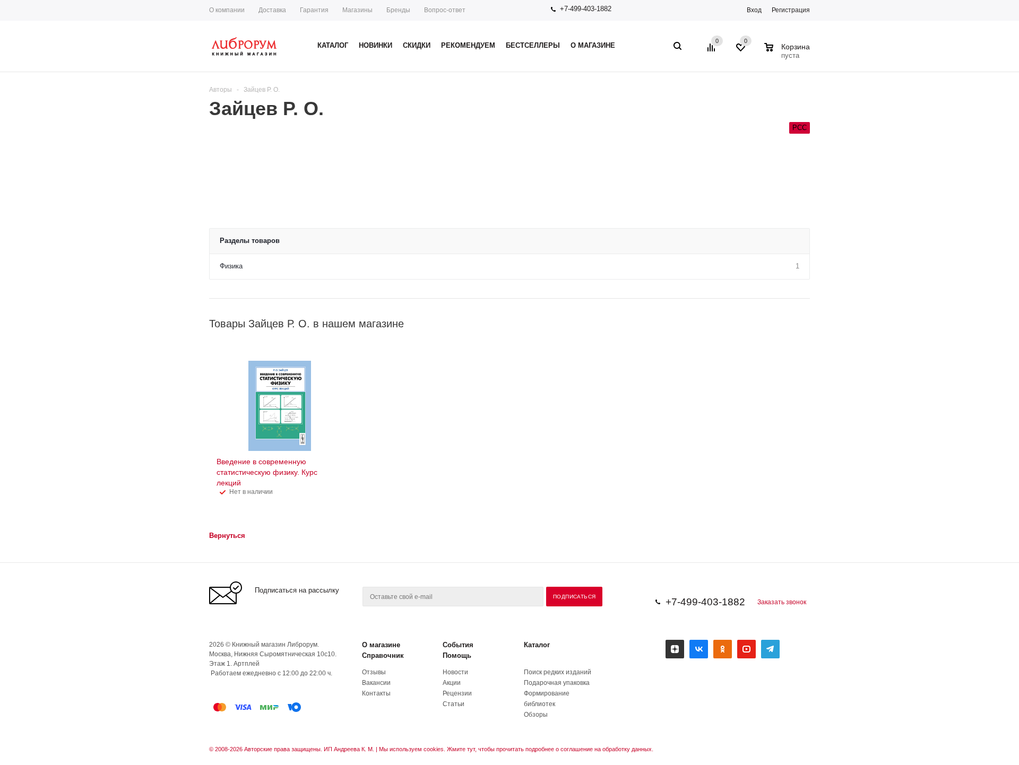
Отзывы (374, 672)
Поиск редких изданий (557, 672)
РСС (799, 128)
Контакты (376, 693)
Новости (455, 672)
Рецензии (457, 693)
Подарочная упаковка (557, 682)
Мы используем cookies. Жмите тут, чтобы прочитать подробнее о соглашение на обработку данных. (516, 749)
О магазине (381, 645)
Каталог (537, 645)
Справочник (383, 655)
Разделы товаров (250, 241)
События (458, 645)
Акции (452, 682)
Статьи (453, 704)
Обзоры (536, 714)
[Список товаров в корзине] (788, 54)
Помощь (457, 655)
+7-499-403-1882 (585, 9)
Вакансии (376, 682)
